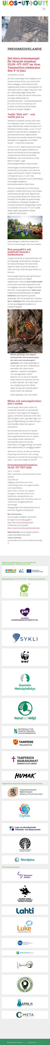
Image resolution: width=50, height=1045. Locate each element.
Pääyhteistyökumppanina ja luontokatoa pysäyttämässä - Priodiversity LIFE (19, 563)
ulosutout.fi (32, 517)
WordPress (39, 1042)
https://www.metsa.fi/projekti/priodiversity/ (24, 528)
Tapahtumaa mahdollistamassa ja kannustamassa (22, 783)
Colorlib (25, 1042)
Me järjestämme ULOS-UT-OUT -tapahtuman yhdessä (23, 579)
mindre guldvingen (30, 363)
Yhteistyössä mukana (11, 867)
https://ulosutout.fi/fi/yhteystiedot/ (20, 522)
